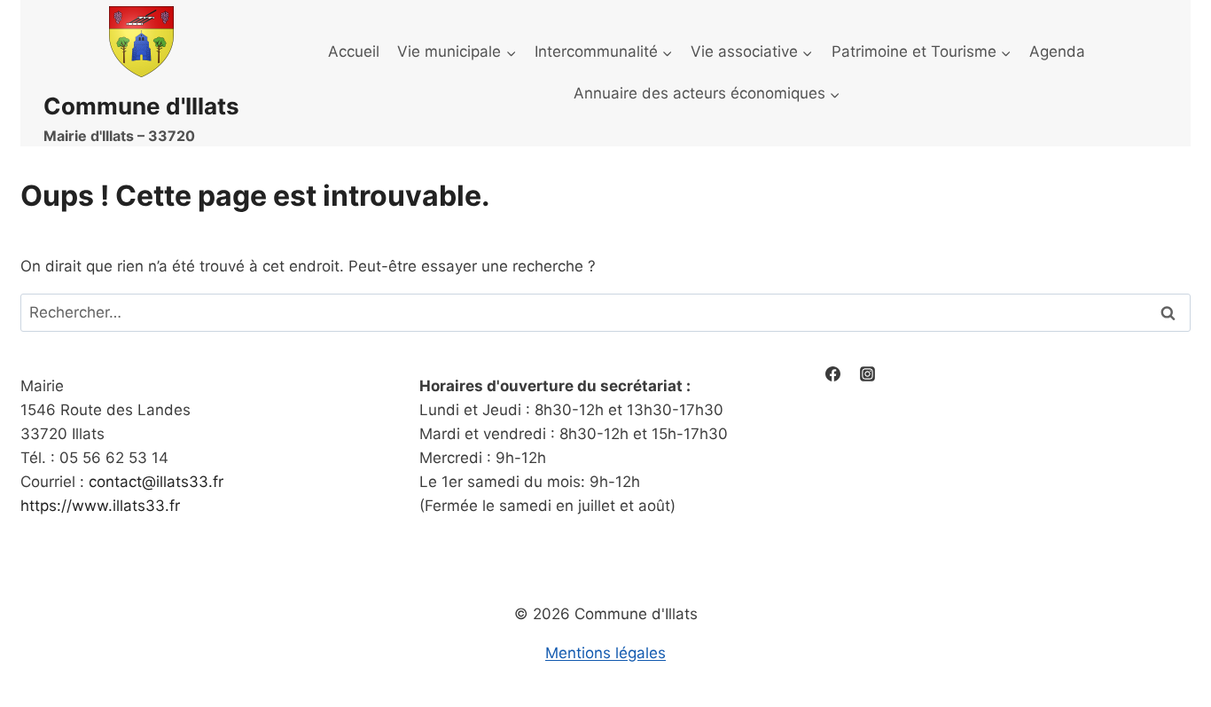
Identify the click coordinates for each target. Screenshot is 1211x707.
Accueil (353, 51)
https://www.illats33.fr (100, 506)
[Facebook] (833, 374)
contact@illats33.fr (156, 482)
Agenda (1057, 51)
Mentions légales (605, 653)
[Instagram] (868, 374)
